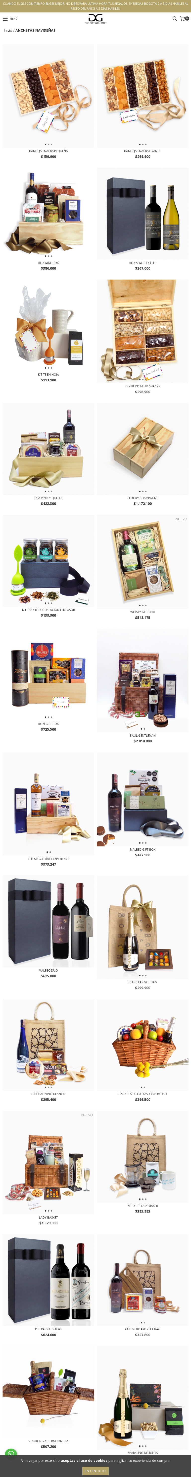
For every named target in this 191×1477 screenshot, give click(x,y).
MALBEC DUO (48, 970)
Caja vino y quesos (48, 498)
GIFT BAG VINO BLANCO (48, 1094)
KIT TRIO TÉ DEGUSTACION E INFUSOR (48, 610)
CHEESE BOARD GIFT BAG (142, 1329)
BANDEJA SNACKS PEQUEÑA (48, 151)
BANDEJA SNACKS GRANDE (142, 151)
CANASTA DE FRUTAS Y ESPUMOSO (142, 1094)
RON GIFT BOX (48, 724)
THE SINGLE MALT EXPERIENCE (48, 859)
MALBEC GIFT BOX (142, 849)
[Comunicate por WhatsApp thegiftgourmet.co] (11, 1454)
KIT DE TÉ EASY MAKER (143, 1206)
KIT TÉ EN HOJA (48, 374)
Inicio (8, 30)
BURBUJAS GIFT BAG (143, 982)
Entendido (95, 1471)
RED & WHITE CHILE (142, 263)
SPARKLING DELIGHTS (143, 1453)
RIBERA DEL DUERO (48, 1329)
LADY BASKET (48, 1217)
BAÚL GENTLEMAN (143, 735)
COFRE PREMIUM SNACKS (142, 386)
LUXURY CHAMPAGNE (143, 498)
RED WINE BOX (48, 263)
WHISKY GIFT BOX (142, 612)
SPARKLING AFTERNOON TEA (48, 1441)
